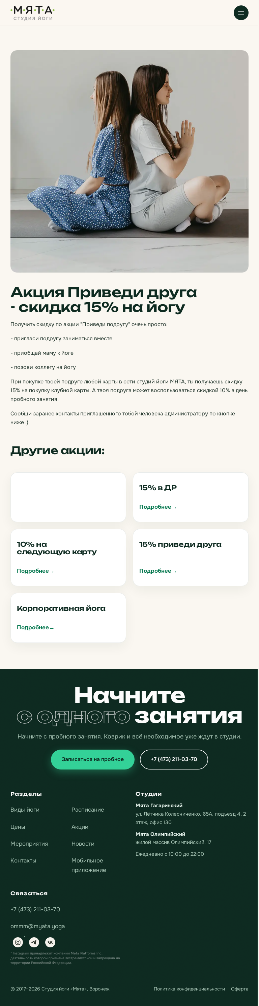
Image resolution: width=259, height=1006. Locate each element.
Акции (79, 826)
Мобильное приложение (88, 865)
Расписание (87, 809)
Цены (17, 826)
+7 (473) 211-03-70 (174, 759)
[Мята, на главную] (32, 12)
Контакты (23, 860)
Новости (82, 843)
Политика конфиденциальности (189, 989)
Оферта (240, 989)
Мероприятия (29, 843)
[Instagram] (17, 942)
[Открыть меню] (241, 12)
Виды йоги (24, 809)
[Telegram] (34, 942)
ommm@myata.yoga (37, 926)
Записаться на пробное (93, 759)
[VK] (50, 942)
